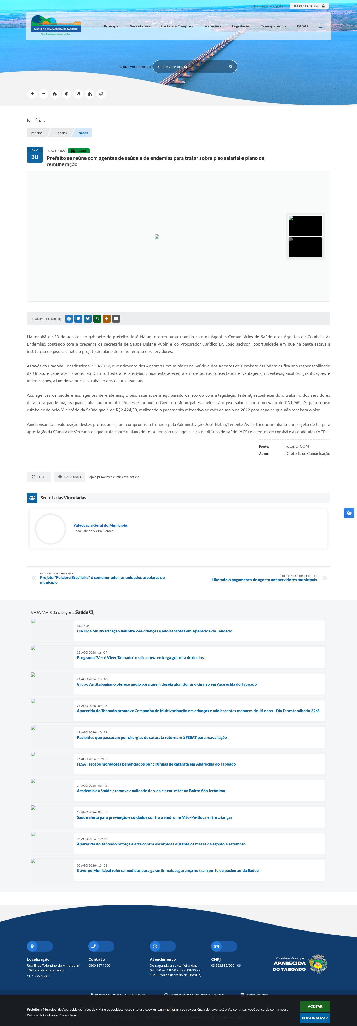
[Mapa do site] (89, 94)
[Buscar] (230, 66)
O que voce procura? (136, 66)
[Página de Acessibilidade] (101, 94)
